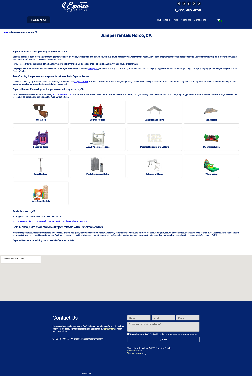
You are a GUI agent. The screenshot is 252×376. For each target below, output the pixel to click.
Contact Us (200, 19)
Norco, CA (92, 68)
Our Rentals (163, 19)
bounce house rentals (61, 94)
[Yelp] (194, 3)
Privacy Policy (132, 350)
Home (5, 32)
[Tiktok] (189, 3)
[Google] (199, 3)
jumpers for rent (81, 81)
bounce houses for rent (41, 221)
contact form (109, 328)
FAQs (175, 19)
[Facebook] (179, 3)
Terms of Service (134, 353)
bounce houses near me (76, 221)
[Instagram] (184, 3)
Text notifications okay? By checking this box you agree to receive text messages (163, 334)
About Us (186, 19)
